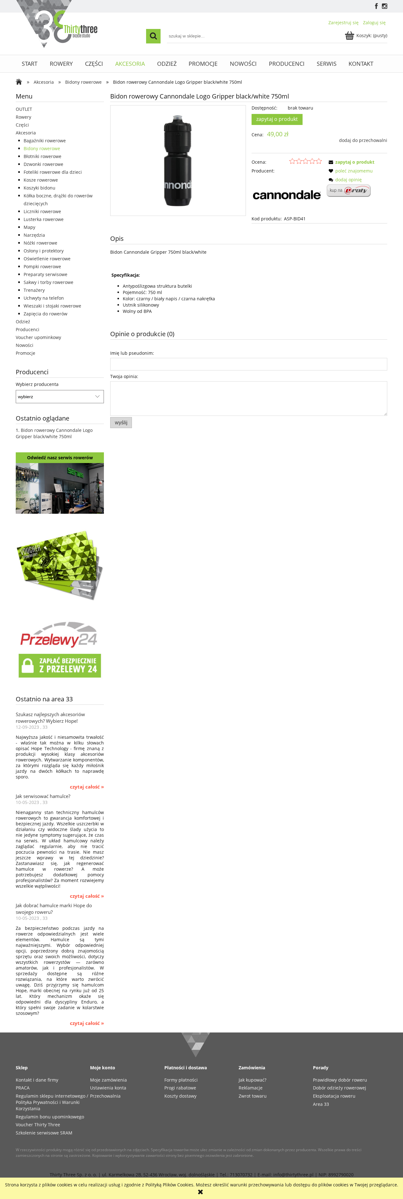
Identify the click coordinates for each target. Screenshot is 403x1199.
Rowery (23, 117)
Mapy (29, 227)
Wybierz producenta (37, 384)
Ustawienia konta (108, 1088)
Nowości (24, 345)
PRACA (23, 1088)
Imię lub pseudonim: (132, 353)
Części (22, 125)
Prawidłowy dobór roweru (340, 1080)
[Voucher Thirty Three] (60, 564)
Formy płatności (181, 1080)
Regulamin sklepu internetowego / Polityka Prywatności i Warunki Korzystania (52, 1102)
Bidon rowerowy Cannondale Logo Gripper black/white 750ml (54, 433)
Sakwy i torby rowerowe (48, 282)
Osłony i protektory (44, 251)
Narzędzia (34, 235)
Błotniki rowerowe (42, 156)
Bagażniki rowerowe (45, 141)
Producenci (27, 329)
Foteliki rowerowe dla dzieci (53, 172)
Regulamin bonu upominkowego (50, 1117)
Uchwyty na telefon (44, 298)
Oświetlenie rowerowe (47, 259)
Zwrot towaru (253, 1096)
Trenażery (34, 290)
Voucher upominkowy (38, 337)
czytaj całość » (87, 787)
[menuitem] (30, 63)
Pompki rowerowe (42, 266)
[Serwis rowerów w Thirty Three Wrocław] (60, 488)
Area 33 (321, 1104)
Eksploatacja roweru (334, 1096)
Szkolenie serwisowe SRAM (44, 1133)
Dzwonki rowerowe (43, 164)
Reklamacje (251, 1088)
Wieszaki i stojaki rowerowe (52, 306)
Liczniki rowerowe (42, 211)
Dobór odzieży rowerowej (339, 1088)
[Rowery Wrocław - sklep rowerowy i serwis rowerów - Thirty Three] (20, 82)
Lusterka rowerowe (44, 219)
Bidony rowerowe (42, 148)
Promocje (25, 353)
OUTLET (24, 109)
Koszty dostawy (180, 1096)
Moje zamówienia (108, 1080)
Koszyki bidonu (39, 188)
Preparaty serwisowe (45, 274)
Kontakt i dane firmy (37, 1080)
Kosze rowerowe (41, 180)
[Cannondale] (287, 194)
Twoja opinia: (124, 376)
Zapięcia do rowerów (45, 314)
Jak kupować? (252, 1080)
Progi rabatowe (180, 1088)
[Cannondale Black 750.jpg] (178, 160)
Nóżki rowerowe (40, 243)
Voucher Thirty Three (38, 1125)
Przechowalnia (105, 1096)
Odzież (23, 322)
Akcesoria (26, 133)
